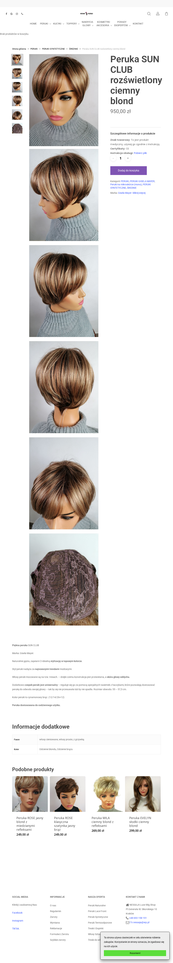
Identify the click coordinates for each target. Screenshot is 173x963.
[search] (149, 14)
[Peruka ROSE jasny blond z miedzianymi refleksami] (30, 794)
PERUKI (34, 49)
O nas (53, 905)
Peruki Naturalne (97, 905)
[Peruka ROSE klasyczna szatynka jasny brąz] (67, 794)
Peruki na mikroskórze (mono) (126, 184)
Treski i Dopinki (95, 928)
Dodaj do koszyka (128, 170)
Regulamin (55, 911)
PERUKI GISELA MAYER (142, 181)
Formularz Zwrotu (59, 934)
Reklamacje (56, 928)
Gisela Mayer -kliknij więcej (131, 193)
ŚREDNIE (73, 49)
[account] (158, 14)
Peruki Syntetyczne (98, 917)
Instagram (17, 920)
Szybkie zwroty (58, 940)
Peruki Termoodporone (100, 922)
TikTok (15, 928)
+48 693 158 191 (138, 918)
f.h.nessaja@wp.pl (139, 922)
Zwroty (53, 917)
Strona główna (19, 49)
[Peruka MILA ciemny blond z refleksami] (105, 794)
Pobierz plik (140, 153)
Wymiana (55, 922)
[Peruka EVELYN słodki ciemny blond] (143, 794)
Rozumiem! (135, 953)
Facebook (17, 912)
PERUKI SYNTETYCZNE (53, 49)
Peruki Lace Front (97, 911)
